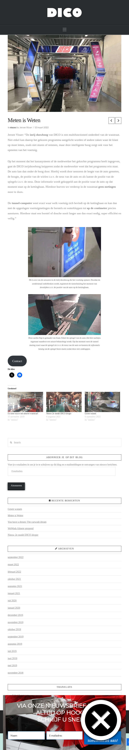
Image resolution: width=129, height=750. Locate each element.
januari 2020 (14, 607)
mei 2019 (12, 665)
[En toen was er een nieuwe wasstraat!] (25, 402)
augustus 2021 (15, 586)
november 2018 (15, 672)
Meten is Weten (15, 515)
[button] (65, 29)
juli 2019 (12, 651)
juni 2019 (12, 658)
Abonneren (16, 485)
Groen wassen (90, 413)
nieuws (13, 127)
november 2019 (15, 622)
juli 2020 (12, 600)
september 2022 (15, 557)
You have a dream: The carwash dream (27, 522)
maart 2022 (13, 564)
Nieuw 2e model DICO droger (58, 413)
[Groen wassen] (102, 402)
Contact (17, 361)
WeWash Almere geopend (21, 528)
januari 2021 (14, 593)
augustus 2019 (15, 644)
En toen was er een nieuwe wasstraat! (23, 413)
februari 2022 (14, 571)
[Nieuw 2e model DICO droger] (64, 402)
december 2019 (15, 615)
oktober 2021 (14, 579)
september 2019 (15, 636)
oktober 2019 (14, 629)
